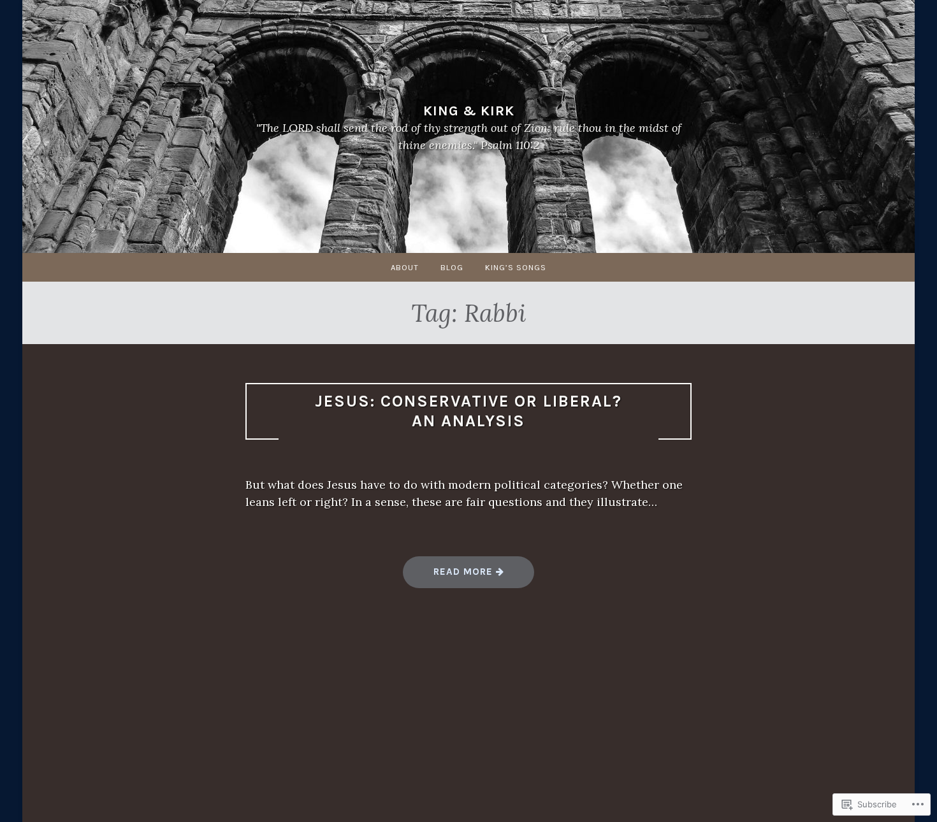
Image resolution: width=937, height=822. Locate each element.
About (405, 267)
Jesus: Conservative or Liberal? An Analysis (468, 411)
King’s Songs (515, 267)
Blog (451, 267)
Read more (449, 576)
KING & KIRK (468, 110)
